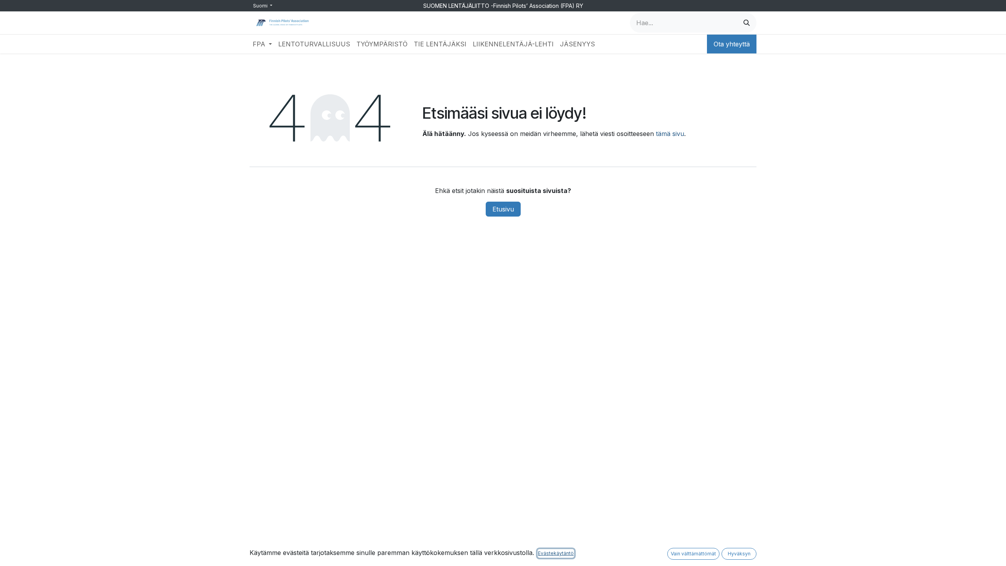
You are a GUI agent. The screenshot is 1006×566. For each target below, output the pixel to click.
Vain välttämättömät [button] (693, 554)
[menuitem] (262, 44)
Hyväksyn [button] (739, 554)
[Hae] (746, 23)
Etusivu (503, 209)
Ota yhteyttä (732, 44)
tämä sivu (670, 134)
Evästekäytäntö (556, 553)
